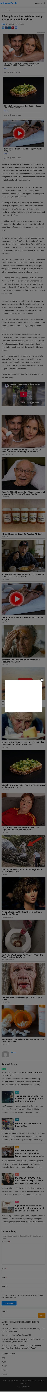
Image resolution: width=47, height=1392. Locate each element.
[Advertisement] (23, 695)
